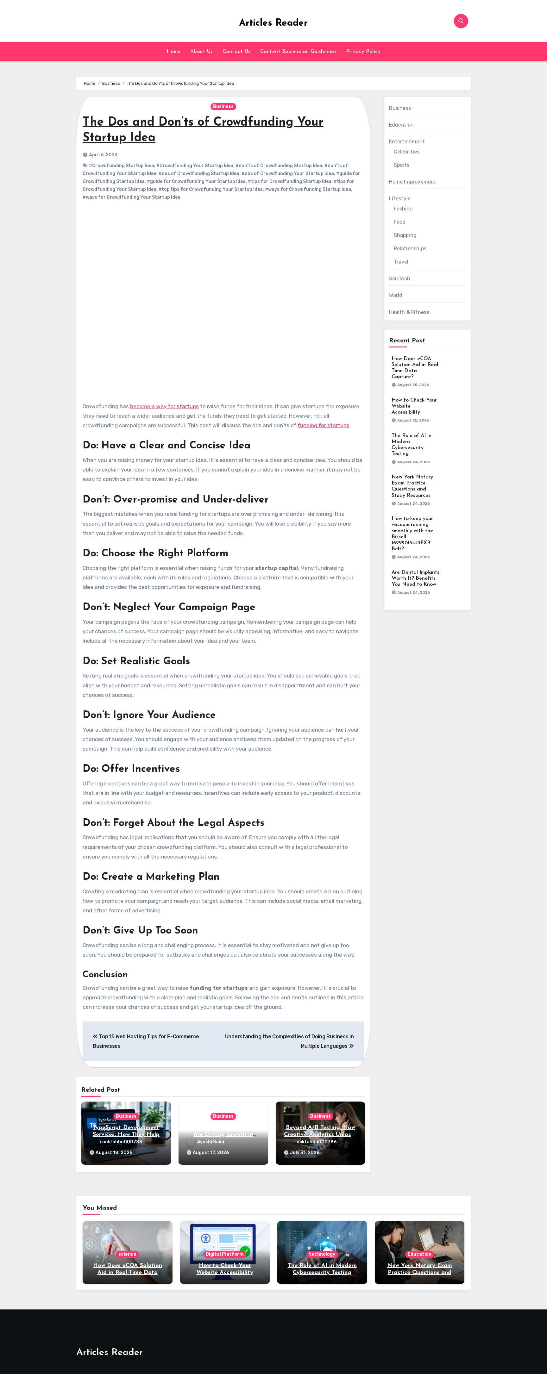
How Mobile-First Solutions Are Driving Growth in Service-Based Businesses (223, 1134)
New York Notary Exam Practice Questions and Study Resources (419, 1272)
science (127, 1254)
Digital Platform (225, 1254)
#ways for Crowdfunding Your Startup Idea (131, 197)
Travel (401, 262)
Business (223, 106)
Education (401, 125)
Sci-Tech (400, 279)
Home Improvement (413, 182)
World (396, 295)
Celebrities (407, 152)
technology (322, 1254)
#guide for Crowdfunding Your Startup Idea (196, 181)
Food (400, 222)
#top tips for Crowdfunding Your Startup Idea (211, 189)
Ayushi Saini (210, 1142)
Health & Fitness (409, 312)
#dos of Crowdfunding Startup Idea (199, 173)
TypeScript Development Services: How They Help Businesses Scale (126, 1134)
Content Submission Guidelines (298, 51)
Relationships (410, 249)
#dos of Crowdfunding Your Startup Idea (288, 173)
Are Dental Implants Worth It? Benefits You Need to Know (415, 578)
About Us (201, 51)
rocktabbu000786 (121, 1142)
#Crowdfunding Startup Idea (121, 165)
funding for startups (323, 425)
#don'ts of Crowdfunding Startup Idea (279, 165)
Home (174, 51)
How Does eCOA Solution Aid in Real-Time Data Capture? (127, 1272)
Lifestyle (400, 199)
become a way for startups (164, 406)
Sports (402, 165)
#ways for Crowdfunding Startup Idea (308, 189)
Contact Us (237, 51)
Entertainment (407, 142)
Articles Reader (273, 23)
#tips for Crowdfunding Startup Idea (289, 181)
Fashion (403, 209)
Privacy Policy (363, 51)
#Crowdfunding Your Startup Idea (194, 165)
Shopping (405, 235)
